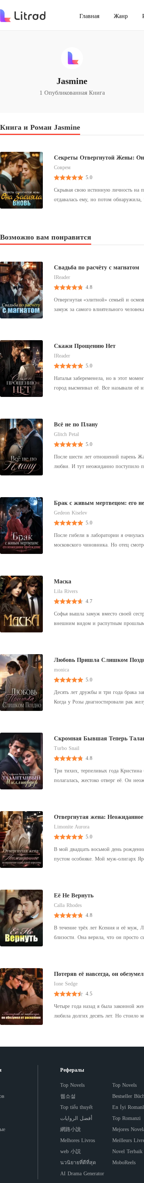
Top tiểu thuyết (76, 1107)
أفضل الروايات (76, 1118)
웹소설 (68, 1096)
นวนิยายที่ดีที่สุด (78, 1162)
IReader (62, 277)
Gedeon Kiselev (70, 513)
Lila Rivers (66, 591)
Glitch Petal (66, 434)
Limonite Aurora (71, 827)
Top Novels (72, 1085)
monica (61, 670)
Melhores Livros (77, 1140)
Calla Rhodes (68, 905)
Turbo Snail (66, 748)
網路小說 (70, 1129)
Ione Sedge (66, 984)
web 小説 (70, 1151)
